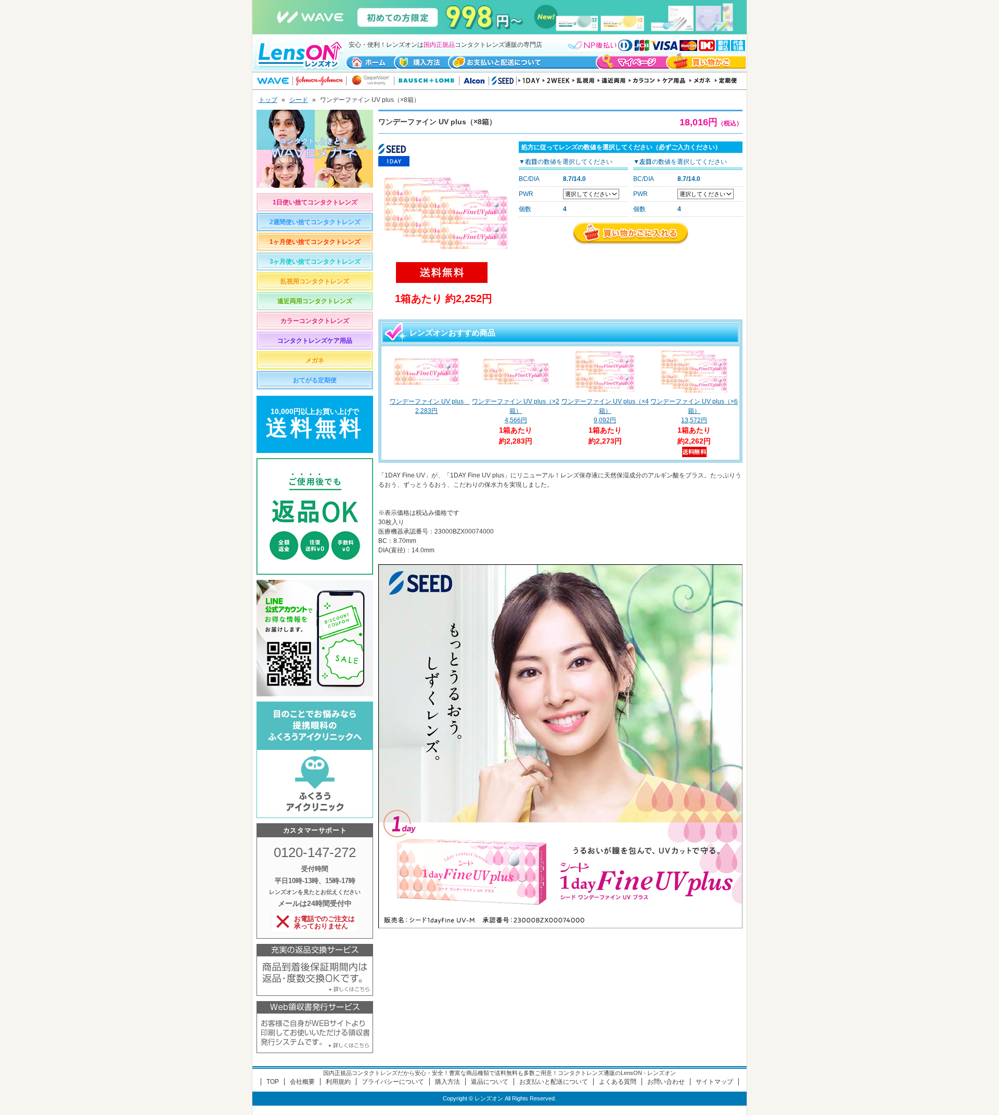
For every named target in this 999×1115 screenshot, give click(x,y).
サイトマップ (714, 1081)
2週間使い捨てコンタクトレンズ (315, 222)
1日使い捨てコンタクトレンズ (315, 202)
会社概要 (302, 1081)
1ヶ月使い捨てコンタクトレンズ (315, 241)
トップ (268, 99)
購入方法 (447, 1081)
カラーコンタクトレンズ (314, 321)
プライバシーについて (393, 1081)
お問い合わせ (666, 1081)
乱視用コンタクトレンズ (314, 281)
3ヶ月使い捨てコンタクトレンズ (315, 261)
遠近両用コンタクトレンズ (314, 301)
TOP (272, 1081)
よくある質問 (617, 1081)
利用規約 (338, 1081)
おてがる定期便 (315, 380)
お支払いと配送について (553, 1081)
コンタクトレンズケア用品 (314, 340)
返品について (489, 1081)
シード (298, 99)
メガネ (314, 360)
